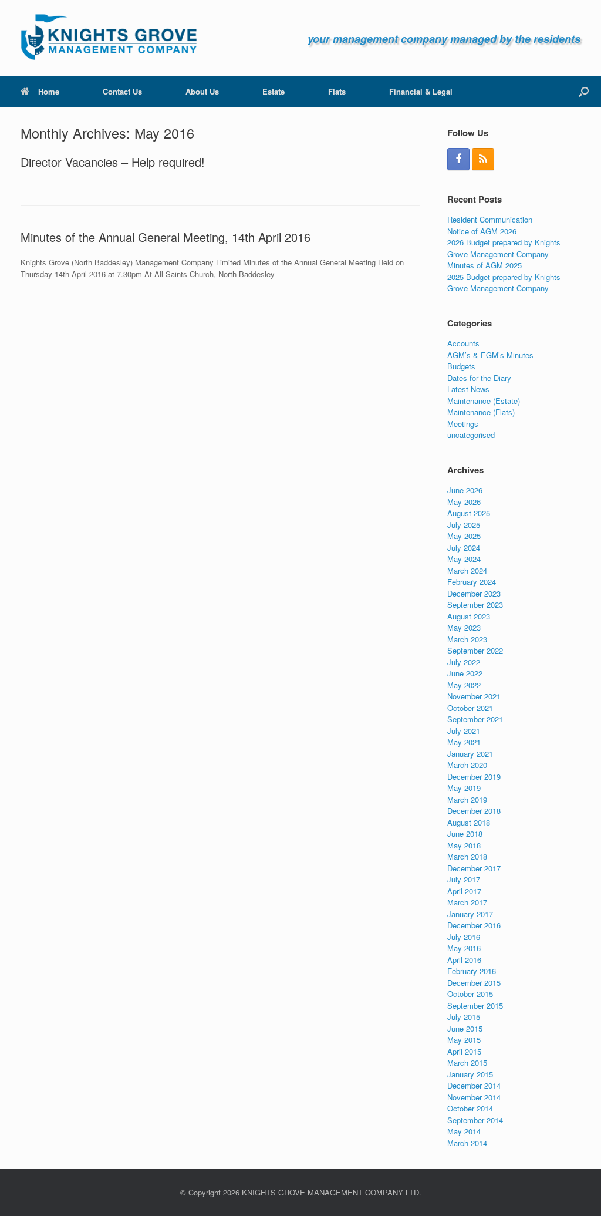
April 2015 (464, 1051)
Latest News (468, 389)
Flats (337, 91)
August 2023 (468, 616)
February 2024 (471, 581)
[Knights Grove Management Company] (109, 38)
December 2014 (474, 1085)
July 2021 (463, 730)
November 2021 (474, 696)
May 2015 (464, 1039)
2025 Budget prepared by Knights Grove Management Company (504, 282)
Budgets (461, 366)
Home (48, 91)
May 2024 (464, 558)
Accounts (463, 343)
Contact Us (122, 91)
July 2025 (463, 524)
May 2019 (464, 787)
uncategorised (471, 434)
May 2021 (464, 741)
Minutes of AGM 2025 (484, 265)
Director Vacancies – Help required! (113, 161)
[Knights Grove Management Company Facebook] (458, 159)
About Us (202, 91)
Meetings (462, 423)
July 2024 (463, 547)
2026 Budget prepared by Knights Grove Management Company (504, 248)
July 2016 (463, 936)
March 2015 (467, 1062)
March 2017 (467, 902)
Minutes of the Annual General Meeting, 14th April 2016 (165, 236)
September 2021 (475, 719)
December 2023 (474, 593)
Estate (273, 91)
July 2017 (463, 879)
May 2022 (464, 684)
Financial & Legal (421, 91)
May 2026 (464, 501)
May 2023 (464, 627)
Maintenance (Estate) (483, 400)
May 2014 (464, 1131)
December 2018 (474, 810)
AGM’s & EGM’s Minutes (490, 355)
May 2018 (464, 845)
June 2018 (464, 833)
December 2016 (474, 925)
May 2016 (464, 948)
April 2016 (464, 959)
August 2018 (468, 822)
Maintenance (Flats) (481, 411)
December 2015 (474, 982)
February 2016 (471, 970)
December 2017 (474, 868)
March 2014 (467, 1142)
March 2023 (467, 639)
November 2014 (474, 1097)
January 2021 (470, 753)
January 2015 (470, 1074)
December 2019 (474, 776)
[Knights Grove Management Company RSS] (483, 159)
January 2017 (470, 913)
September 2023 (475, 604)
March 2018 (467, 856)
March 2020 (467, 764)
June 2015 (464, 1028)
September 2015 (475, 1005)
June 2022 (464, 673)
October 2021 (470, 707)
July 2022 (463, 662)
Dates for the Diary (479, 377)
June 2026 (464, 490)
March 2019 (467, 799)
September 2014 (475, 1120)
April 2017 (464, 891)
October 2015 (470, 993)
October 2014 (470, 1108)
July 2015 (463, 1016)
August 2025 (468, 512)
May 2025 (464, 535)
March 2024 (467, 570)
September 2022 (475, 650)
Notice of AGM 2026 (481, 231)
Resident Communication (489, 219)
